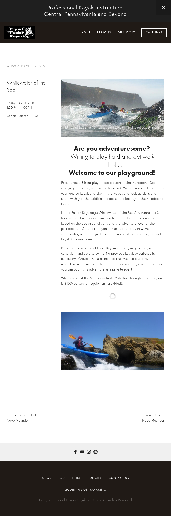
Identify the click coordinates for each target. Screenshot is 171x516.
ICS (36, 116)
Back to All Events (28, 66)
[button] (163, 7)
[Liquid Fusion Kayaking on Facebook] (75, 452)
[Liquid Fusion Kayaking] (82, 452)
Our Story (126, 32)
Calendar (154, 32)
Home (86, 32)
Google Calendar (18, 116)
